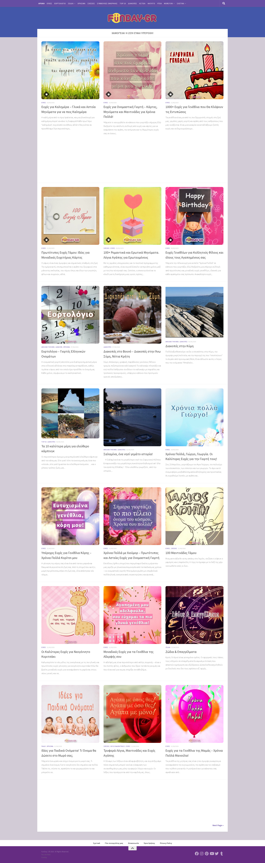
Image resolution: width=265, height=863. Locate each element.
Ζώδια (167, 647)
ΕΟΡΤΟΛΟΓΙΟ (60, 3)
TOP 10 (123, 3)
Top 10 (43, 442)
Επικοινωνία (133, 843)
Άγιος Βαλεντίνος (118, 746)
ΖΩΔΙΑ (70, 3)
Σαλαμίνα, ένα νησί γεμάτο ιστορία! (128, 454)
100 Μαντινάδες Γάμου (180, 553)
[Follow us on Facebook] (197, 854)
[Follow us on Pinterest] (207, 854)
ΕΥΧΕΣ (49, 3)
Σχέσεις (106, 248)
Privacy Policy (166, 843)
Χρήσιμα (66, 347)
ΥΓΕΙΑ (159, 3)
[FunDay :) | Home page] (132, 17)
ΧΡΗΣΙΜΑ (81, 3)
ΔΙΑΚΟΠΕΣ (132, 3)
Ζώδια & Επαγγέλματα (181, 652)
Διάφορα (58, 347)
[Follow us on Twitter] (217, 854)
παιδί (43, 746)
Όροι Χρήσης (149, 843)
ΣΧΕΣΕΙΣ (91, 3)
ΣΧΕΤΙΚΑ (180, 3)
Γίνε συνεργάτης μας (114, 843)
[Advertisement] (70, 151)
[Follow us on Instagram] (202, 854)
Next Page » (218, 825)
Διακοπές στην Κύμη (179, 346)
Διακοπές (107, 347)
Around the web (47, 347)
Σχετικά (96, 843)
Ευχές (43, 103)
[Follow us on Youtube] (212, 854)
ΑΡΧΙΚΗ (41, 3)
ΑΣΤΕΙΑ (142, 3)
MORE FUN (168, 3)
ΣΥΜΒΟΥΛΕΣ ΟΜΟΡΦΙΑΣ (107, 3)
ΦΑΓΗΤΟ (151, 3)
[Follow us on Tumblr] (222, 854)
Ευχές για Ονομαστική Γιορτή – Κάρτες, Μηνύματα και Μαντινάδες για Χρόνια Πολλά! (130, 112)
